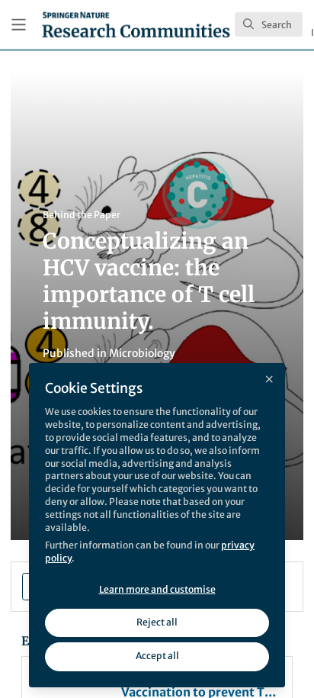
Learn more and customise (157, 589)
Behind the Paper (81, 214)
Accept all (157, 655)
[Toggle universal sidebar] (18, 24)
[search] (269, 24)
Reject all (157, 622)
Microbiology (142, 353)
